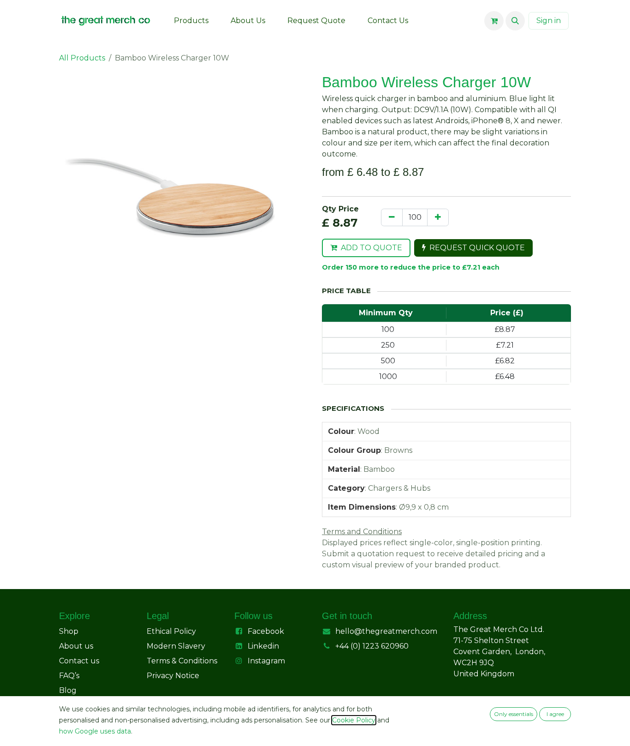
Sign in (548, 20)
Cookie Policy (353, 720)
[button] (515, 20)
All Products (82, 58)
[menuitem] (191, 21)
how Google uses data (95, 731)
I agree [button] (555, 713)
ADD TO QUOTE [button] (371, 247)
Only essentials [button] (513, 713)
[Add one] (438, 217)
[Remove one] (392, 217)
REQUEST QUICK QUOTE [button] (477, 247)
